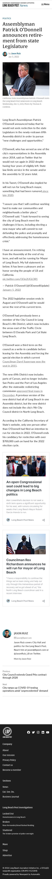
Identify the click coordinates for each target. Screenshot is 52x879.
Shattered (18, 832)
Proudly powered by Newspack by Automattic (21, 874)
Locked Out (14, 815)
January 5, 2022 (12, 289)
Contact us (8, 765)
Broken (18, 824)
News (5, 787)
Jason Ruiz (16, 53)
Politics (7, 18)
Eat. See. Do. (8, 792)
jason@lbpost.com (24, 638)
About (6, 750)
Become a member (12, 770)
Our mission (9, 755)
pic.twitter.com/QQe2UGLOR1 (20, 279)
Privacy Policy (9, 760)
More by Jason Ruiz (22, 658)
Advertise (7, 855)
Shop (5, 850)
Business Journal (11, 796)
